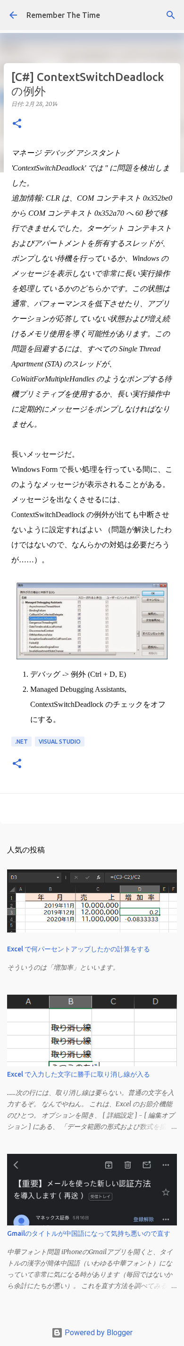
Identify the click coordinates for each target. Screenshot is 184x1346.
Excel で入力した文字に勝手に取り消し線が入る (78, 1074)
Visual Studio (60, 741)
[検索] (170, 15)
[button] (17, 124)
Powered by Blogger (98, 1332)
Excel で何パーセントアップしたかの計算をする (78, 949)
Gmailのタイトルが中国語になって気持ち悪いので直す (88, 1233)
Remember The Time (63, 15)
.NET (21, 741)
